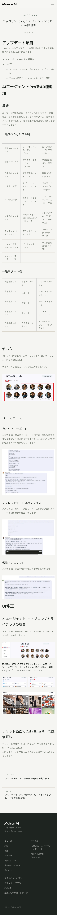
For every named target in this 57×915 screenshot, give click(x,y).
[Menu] (52, 4)
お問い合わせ (10, 860)
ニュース (8, 841)
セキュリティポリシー (14, 883)
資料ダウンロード (12, 865)
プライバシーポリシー (14, 878)
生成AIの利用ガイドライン (16, 893)
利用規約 (8, 888)
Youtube (8, 855)
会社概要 (8, 870)
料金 (6, 846)
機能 (6, 851)
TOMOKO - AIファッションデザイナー (41, 847)
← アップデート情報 (28, 15)
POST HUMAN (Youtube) (37, 855)
